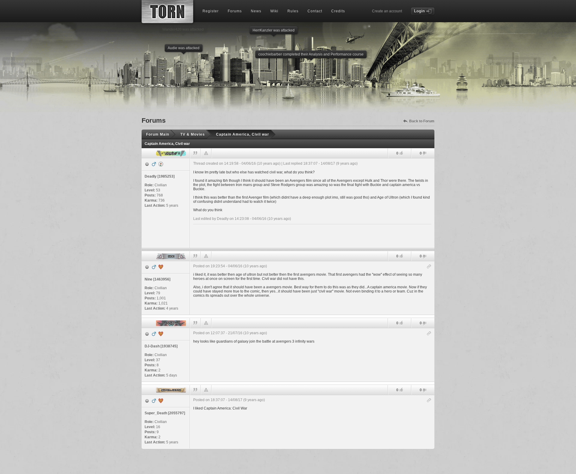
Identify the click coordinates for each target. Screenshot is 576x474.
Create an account (387, 11)
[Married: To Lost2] (160, 267)
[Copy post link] (429, 266)
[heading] (312, 203)
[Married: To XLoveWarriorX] (160, 400)
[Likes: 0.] (401, 153)
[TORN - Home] (167, 11)
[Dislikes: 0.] (424, 154)
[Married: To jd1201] (160, 334)
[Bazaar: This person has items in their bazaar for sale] (160, 164)
